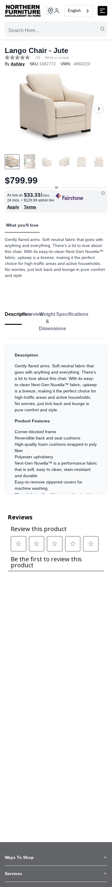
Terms (30, 206)
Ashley (18, 63)
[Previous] (13, 108)
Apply (13, 206)
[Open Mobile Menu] (102, 11)
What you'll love (22, 225)
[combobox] (79, 11)
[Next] (99, 108)
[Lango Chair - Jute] (56, 108)
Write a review (57, 58)
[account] (57, 11)
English (74, 10)
